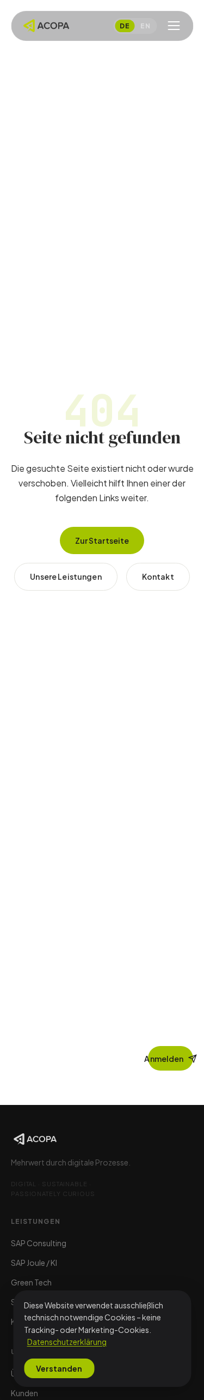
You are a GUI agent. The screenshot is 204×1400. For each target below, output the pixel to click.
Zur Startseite (102, 540)
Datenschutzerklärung (67, 1342)
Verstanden (59, 1368)
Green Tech (31, 1282)
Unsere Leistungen (65, 576)
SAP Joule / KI (34, 1262)
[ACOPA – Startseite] (46, 25)
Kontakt (158, 576)
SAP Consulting (38, 1243)
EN (145, 26)
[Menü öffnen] (173, 25)
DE (124, 26)
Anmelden (166, 1058)
